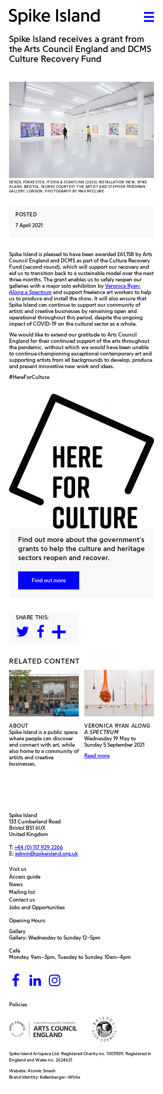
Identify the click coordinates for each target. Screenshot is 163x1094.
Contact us (24, 900)
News (18, 884)
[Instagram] (55, 981)
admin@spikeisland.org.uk (46, 853)
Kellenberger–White (60, 1077)
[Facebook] (16, 981)
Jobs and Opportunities (39, 907)
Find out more (49, 580)
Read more (97, 756)
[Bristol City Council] (104, 1029)
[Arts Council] (43, 1029)
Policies (20, 1004)
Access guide (27, 877)
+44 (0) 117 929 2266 (38, 847)
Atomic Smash (42, 1071)
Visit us (20, 869)
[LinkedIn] (35, 981)
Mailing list (24, 892)
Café (14, 950)
